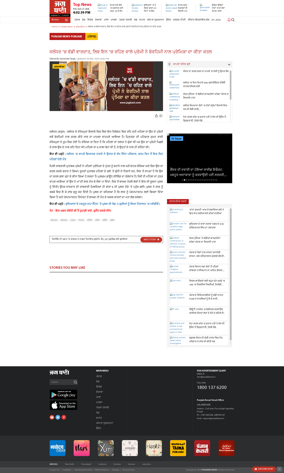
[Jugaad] (130, 448)
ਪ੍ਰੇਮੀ (105, 220)
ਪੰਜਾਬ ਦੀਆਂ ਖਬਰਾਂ (178, 201)
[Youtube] (52, 417)
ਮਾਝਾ (106, 20)
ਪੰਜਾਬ (77, 20)
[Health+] (154, 448)
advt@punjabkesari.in (206, 377)
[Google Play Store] (71, 394)
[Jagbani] (63, 374)
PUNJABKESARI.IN (209, 470)
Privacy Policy (128, 470)
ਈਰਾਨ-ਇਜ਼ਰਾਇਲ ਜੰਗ (198, 20)
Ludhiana (102, 464)
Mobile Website (102, 470)
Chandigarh (86, 464)
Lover (73, 220)
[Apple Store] (71, 405)
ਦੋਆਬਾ (98, 20)
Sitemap (115, 470)
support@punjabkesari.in (213, 418)
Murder (64, 220)
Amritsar (131, 464)
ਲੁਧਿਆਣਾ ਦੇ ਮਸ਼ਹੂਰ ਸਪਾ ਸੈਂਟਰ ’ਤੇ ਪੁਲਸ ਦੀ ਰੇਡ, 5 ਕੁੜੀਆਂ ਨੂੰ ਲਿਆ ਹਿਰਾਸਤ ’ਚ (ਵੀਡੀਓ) (113, 204)
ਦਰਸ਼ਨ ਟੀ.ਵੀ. (179, 20)
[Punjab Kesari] (202, 448)
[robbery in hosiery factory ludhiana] (145, 14)
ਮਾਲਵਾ (114, 20)
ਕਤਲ (97, 220)
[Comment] (161, 116)
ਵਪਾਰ (142, 20)
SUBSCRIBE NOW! (265, 469)
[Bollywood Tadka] (178, 448)
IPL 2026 (216, 20)
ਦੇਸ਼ (83, 20)
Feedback (67, 470)
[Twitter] (57, 417)
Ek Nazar (176, 139)
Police (81, 220)
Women (54, 220)
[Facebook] (63, 417)
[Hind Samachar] (226, 448)
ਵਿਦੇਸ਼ (90, 20)
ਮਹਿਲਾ (89, 220)
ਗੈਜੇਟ (168, 20)
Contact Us (54, 470)
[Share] (156, 116)
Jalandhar (146, 464)
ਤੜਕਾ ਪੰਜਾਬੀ (125, 20)
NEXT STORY (150, 240)
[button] (202, 64)
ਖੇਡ (135, 20)
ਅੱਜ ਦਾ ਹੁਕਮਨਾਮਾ (155, 20)
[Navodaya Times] (58, 448)
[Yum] (106, 448)
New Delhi (69, 464)
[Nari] (82, 448)
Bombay (117, 464)
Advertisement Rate (83, 470)
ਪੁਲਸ (112, 220)
